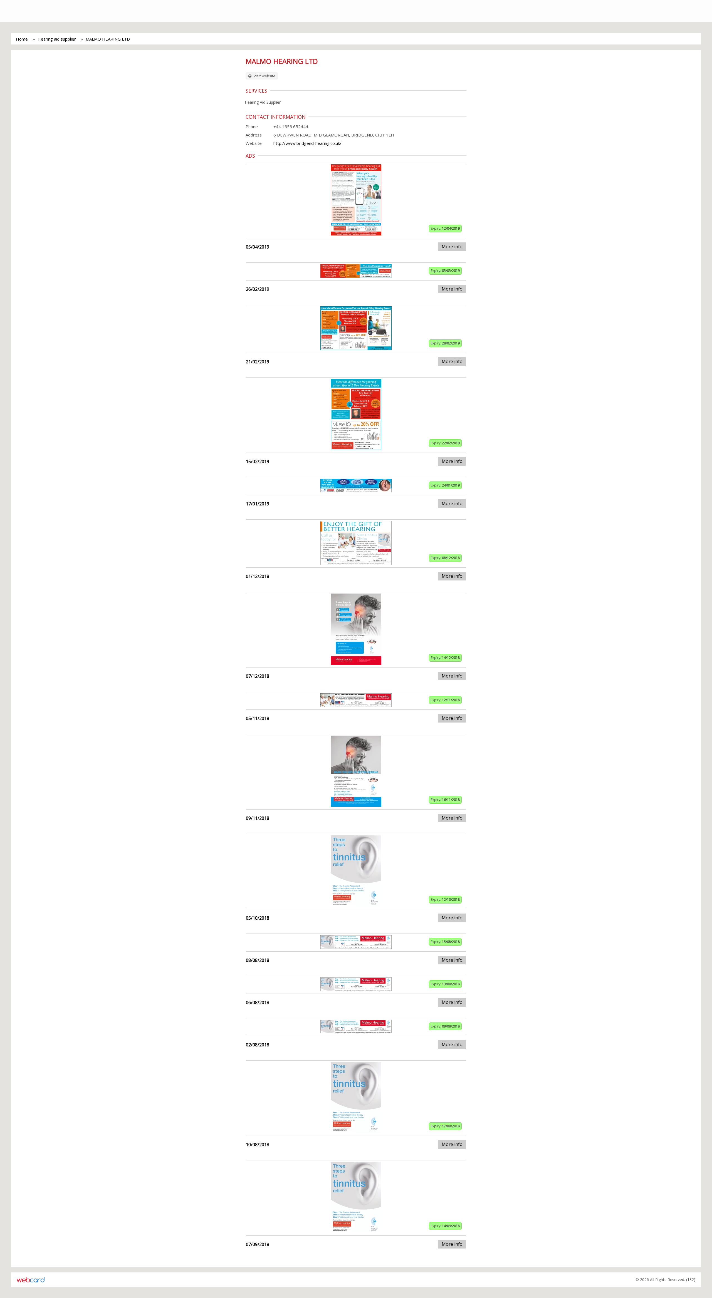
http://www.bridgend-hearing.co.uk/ (307, 143)
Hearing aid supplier (57, 39)
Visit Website (264, 75)
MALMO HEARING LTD (108, 39)
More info (452, 247)
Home (22, 39)
